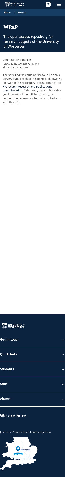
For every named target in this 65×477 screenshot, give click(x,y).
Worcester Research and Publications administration (27, 88)
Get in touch (9, 339)
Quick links (9, 354)
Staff (3, 384)
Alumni (5, 399)
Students (7, 369)
